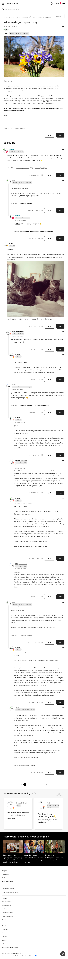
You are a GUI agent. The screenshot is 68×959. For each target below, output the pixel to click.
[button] (63, 26)
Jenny (6, 33)
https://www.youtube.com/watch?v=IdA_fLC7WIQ (30, 546)
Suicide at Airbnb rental (18, 812)
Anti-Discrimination (7, 881)
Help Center (5, 874)
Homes (18, 17)
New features (6, 933)
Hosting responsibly (7, 916)
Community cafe (26, 17)
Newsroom (5, 929)
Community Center (9, 17)
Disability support (7, 885)
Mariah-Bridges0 (21, 803)
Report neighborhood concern (10, 892)
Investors (4, 940)
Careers (4, 936)
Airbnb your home (7, 901)
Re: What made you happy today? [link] (42, 17)
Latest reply (11, 819)
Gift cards (5, 943)
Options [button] (58, 16)
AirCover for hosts (7, 905)
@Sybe (16, 425)
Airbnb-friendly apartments (10, 919)
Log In (57, 3)
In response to (17, 184)
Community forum (7, 912)
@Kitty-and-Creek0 (20, 362)
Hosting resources (7, 909)
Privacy (4, 955)
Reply (60, 135)
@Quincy (25, 188)
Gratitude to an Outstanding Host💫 (47, 815)
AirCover (4, 877)
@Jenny (11, 155)
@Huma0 (14, 339)
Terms (9, 955)
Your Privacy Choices (28, 955)
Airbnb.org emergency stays (10, 947)
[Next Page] (46, 784)
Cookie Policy (17, 955)
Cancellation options (8, 888)
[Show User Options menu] (63, 3)
